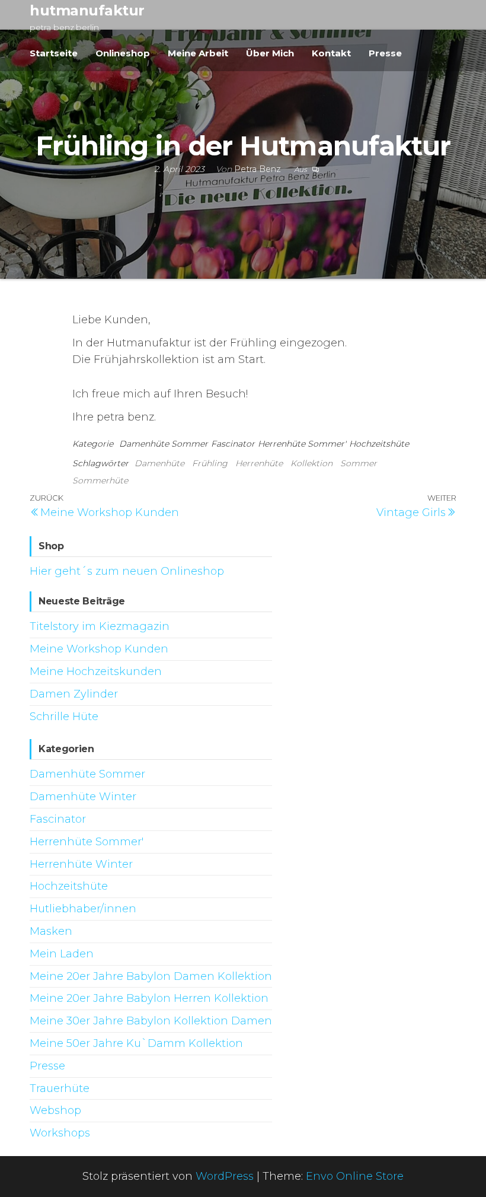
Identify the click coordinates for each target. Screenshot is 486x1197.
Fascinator (233, 443)
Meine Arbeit (198, 53)
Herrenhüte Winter (81, 864)
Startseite (54, 53)
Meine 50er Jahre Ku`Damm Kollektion (136, 1043)
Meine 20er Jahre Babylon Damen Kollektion (151, 976)
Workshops (60, 1132)
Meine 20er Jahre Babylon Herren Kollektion (149, 998)
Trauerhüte (59, 1088)
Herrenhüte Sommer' (302, 443)
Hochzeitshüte (379, 443)
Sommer (358, 463)
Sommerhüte (100, 480)
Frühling (210, 463)
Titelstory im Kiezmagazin (100, 626)
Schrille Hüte (64, 716)
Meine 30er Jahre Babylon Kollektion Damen (151, 1020)
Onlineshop (122, 53)
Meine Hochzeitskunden (96, 671)
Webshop (55, 1110)
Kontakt (331, 53)
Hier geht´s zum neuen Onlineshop (127, 571)
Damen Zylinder (74, 694)
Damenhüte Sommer (163, 443)
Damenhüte (159, 463)
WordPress (225, 1176)
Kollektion (311, 463)
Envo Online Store (355, 1176)
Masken (51, 931)
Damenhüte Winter (83, 796)
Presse (385, 53)
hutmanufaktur (87, 10)
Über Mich (270, 53)
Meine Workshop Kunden (99, 648)
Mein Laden (62, 953)
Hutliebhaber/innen (83, 908)
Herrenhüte (259, 463)
